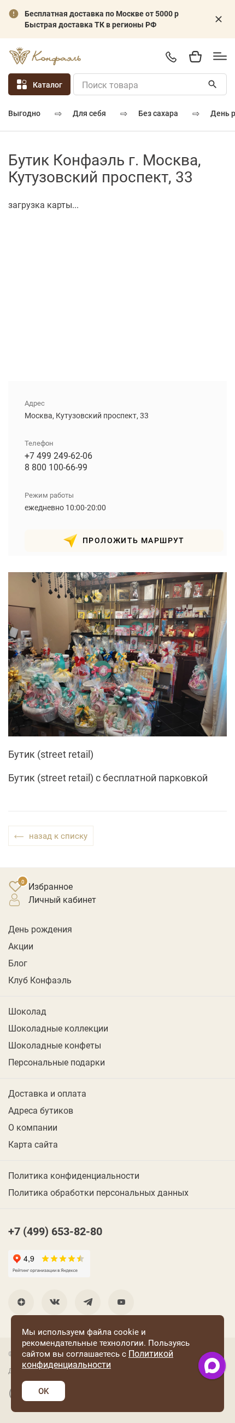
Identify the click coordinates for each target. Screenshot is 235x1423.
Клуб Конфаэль (40, 980)
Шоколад (27, 1011)
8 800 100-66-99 (56, 467)
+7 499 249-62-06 (58, 455)
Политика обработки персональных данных (98, 1192)
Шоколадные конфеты (54, 1045)
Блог (17, 963)
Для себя (89, 113)
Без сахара (158, 113)
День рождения (40, 929)
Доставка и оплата (47, 1093)
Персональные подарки (56, 1062)
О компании (32, 1127)
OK (43, 1390)
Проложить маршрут (134, 540)
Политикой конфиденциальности (97, 1358)
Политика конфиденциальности (73, 1175)
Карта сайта (33, 1144)
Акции (20, 946)
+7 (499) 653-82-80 (171, 57)
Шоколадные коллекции (58, 1028)
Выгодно (24, 113)
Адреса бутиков (40, 1110)
